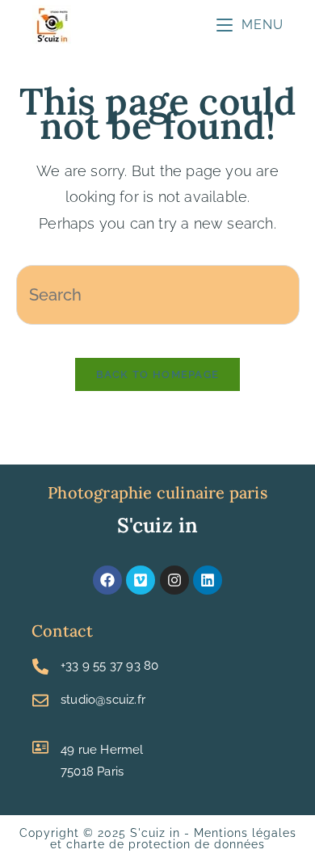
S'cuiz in (158, 525)
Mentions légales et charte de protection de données (173, 838)
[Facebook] (107, 580)
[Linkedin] (207, 580)
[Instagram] (174, 580)
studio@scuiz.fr (103, 699)
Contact (62, 630)
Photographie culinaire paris (157, 492)
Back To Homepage (158, 374)
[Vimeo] (140, 580)
